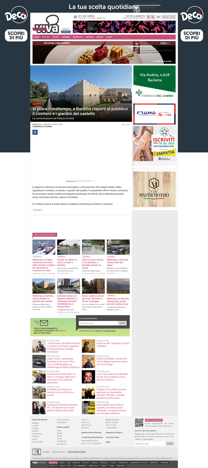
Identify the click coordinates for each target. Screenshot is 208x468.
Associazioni (62, 422)
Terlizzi (104, 466)
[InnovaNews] (36, 454)
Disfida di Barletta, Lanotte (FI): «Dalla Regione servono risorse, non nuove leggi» (112, 361)
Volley (59, 436)
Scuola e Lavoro (63, 420)
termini (98, 331)
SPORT (56, 37)
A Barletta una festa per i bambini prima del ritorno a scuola (60, 392)
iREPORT (90, 37)
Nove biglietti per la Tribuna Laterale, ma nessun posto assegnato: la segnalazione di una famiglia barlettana (111, 409)
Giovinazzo (123, 463)
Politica (35, 431)
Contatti (46, 452)
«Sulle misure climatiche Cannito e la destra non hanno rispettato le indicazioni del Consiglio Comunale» (63, 347)
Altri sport (85, 428)
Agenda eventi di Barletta (91, 432)
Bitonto (85, 463)
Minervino (154, 463)
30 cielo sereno (91, 17)
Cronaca (35, 428)
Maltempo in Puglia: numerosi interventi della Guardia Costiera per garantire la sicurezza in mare (44, 265)
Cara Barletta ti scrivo (89, 441)
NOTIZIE (46, 37)
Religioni (35, 423)
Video (108, 442)
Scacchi (84, 420)
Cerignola (104, 463)
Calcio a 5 (85, 422)
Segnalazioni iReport (114, 432)
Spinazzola (93, 466)
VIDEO (109, 37)
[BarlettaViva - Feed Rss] (153, 17)
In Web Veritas (111, 428)
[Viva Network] (39, 463)
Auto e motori (111, 425)
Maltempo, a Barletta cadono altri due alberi (117, 262)
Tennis (59, 439)
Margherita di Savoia (139, 463)
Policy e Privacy (58, 452)
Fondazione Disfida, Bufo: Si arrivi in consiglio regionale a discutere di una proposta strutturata (61, 378)
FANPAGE (65, 32)
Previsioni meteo (112, 437)
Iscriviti (122, 323)
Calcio (59, 430)
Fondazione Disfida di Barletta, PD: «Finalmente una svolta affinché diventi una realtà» (62, 408)
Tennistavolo (62, 444)
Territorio (35, 436)
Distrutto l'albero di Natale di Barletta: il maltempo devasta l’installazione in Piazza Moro (67, 301)
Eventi (34, 439)
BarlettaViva (46, 23)
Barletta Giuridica (112, 420)
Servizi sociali (37, 442)
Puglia (62, 466)
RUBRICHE (78, 37)
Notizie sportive (63, 427)
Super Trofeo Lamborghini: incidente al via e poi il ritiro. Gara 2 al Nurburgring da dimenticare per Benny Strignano (63, 363)
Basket (59, 433)
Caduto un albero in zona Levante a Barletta (67, 262)
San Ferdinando (80, 466)
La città (35, 426)
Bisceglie (76, 463)
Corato (114, 463)
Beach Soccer (86, 425)
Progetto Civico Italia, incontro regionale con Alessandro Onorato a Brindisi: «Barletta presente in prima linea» (111, 393)
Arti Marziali (61, 441)
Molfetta (53, 466)
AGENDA (66, 37)
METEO (100, 37)
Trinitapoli (120, 466)
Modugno (165, 463)
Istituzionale (37, 434)
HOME (36, 37)
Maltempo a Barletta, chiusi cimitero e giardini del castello (43, 299)
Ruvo (69, 466)
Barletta (53, 463)
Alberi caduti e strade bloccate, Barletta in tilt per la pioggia (93, 299)
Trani (111, 466)
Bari (68, 463)
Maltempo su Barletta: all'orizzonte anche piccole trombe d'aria (118, 301)
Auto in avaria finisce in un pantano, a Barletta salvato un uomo (92, 263)
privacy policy (110, 331)
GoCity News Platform (76, 452)
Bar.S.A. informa (112, 422)
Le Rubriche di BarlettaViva (92, 437)
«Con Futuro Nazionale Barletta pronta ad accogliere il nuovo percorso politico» (112, 377)
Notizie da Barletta (39, 420)
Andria (62, 463)
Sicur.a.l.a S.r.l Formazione (91, 443)
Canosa (94, 463)
